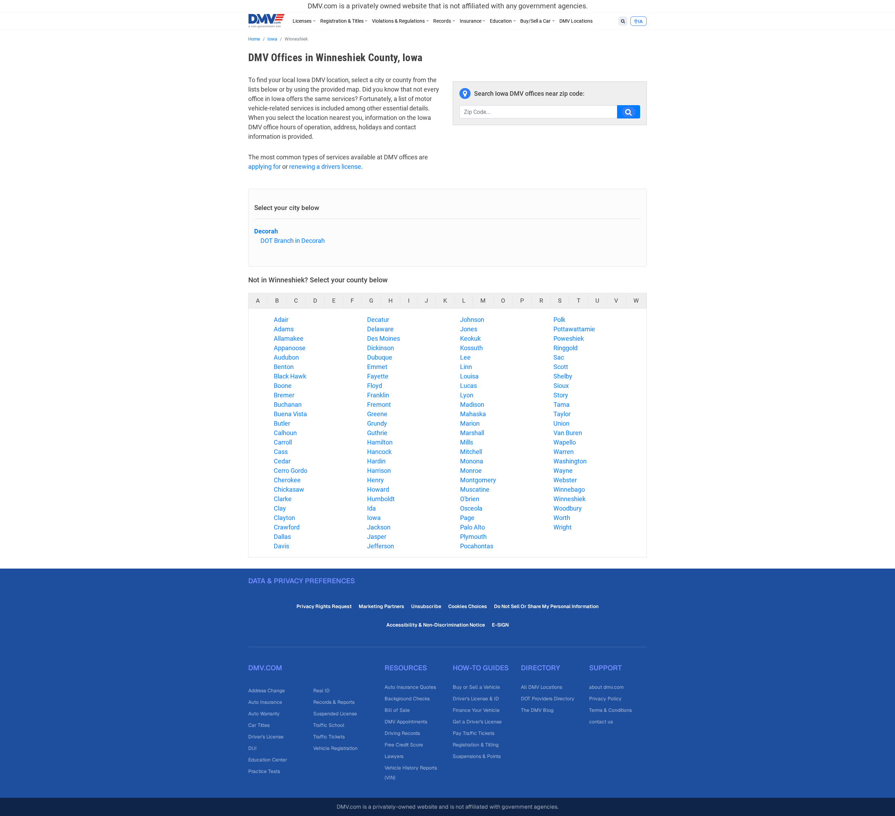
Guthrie (377, 432)
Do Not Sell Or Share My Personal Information (546, 606)
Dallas (282, 536)
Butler (282, 423)
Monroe (471, 470)
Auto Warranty (264, 713)
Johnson (472, 319)
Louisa (469, 376)
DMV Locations (576, 21)
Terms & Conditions (610, 710)
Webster (565, 480)
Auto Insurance (265, 702)
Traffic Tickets (329, 737)
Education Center (267, 760)
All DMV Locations (541, 687)
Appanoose (290, 348)
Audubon (286, 357)
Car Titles (259, 725)
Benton (284, 366)
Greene (377, 414)
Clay (280, 508)
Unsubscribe (426, 606)
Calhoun (285, 432)
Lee (465, 357)
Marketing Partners (381, 606)
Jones (468, 329)
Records (442, 21)
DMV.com (265, 668)
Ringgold (565, 348)
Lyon (466, 395)
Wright (562, 527)
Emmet (377, 366)
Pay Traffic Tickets (473, 733)
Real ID (321, 690)
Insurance (470, 21)
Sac (558, 357)
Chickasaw (289, 489)
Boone (283, 385)
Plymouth (473, 536)
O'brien (469, 499)
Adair (281, 319)
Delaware (380, 329)
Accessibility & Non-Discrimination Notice (435, 625)
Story (560, 395)
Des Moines (383, 338)
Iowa (272, 39)
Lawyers (394, 756)
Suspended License (335, 713)
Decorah (266, 231)
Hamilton (380, 442)
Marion (470, 423)
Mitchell (471, 451)
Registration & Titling (476, 745)
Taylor (562, 414)
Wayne (563, 470)
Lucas (468, 385)
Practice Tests (264, 771)
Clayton (284, 517)
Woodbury (567, 508)
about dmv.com (606, 687)
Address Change (266, 690)
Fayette (377, 376)
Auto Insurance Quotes (410, 687)
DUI (252, 748)
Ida (371, 508)
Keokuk (470, 338)
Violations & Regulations (398, 21)
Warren (563, 451)
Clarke (283, 499)
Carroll (283, 442)
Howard (378, 489)
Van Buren (567, 432)
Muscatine (474, 489)
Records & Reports (334, 702)
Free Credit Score (404, 745)
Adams (284, 329)
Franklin (378, 395)
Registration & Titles (342, 21)
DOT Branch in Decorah (292, 240)
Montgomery (478, 480)
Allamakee (288, 338)
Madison (472, 404)
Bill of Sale (397, 710)
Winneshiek (569, 499)
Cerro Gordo (290, 470)
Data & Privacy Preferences (301, 581)
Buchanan (288, 404)
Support (605, 668)
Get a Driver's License (477, 721)
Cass (281, 451)
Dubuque (379, 357)
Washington (570, 461)
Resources (406, 668)
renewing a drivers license (325, 166)
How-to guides (481, 668)
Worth (561, 517)
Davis (281, 546)
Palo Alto (472, 527)
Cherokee (287, 480)
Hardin (376, 461)
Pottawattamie (574, 329)
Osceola (471, 508)
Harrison (379, 470)
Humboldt (381, 499)
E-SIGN (500, 625)
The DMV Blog (537, 710)
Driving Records (402, 733)
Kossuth (471, 348)
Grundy (377, 423)
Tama (561, 404)
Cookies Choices (467, 606)
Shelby (562, 376)
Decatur (378, 319)
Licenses (302, 21)
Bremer (284, 395)
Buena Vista (290, 414)
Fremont (379, 404)
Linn (466, 366)
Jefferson (380, 546)
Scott (560, 366)
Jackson (379, 527)
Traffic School (328, 725)
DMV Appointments (406, 721)
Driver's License (266, 737)
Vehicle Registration (335, 748)
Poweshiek (568, 338)
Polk (559, 319)
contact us (601, 721)
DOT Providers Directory (547, 698)
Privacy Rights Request (324, 606)
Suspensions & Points (477, 756)
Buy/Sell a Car (535, 21)
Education (501, 21)
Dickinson (380, 348)
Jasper (376, 536)
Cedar (282, 461)
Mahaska (473, 414)
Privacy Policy (605, 698)
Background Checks (407, 698)
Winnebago (569, 489)
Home (254, 39)
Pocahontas (476, 546)
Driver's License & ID (476, 698)
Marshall (472, 432)
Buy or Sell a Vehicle (476, 687)
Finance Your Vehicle (476, 710)
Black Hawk (290, 376)
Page (467, 517)
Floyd (374, 385)
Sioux (561, 385)
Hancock (379, 451)
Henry (375, 480)
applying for (264, 166)
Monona (471, 461)
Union (561, 423)
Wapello (564, 442)
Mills (466, 442)
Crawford (287, 527)
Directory (540, 668)
